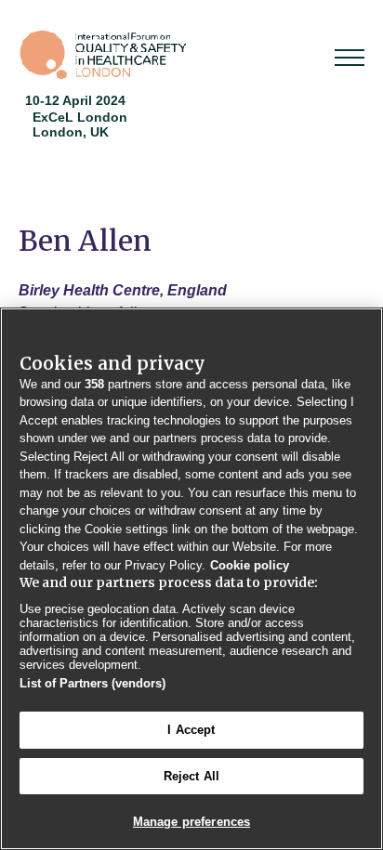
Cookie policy (249, 565)
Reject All (191, 776)
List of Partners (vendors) (92, 683)
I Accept (191, 730)
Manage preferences (191, 822)
